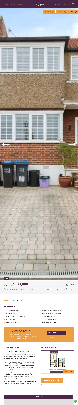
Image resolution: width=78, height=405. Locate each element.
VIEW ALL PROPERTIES (16, 300)
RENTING (12, 4)
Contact (20, 4)
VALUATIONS (66, 4)
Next (72, 144)
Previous (6, 144)
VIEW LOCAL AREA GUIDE (48, 387)
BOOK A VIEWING (53, 332)
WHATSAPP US (54, 337)
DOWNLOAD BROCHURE (48, 380)
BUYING (6, 4)
